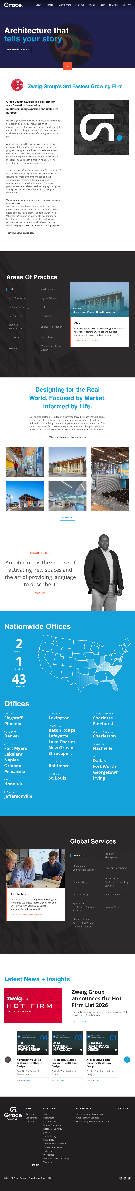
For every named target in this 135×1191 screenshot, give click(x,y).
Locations (114, 5)
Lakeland (13, 754)
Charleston (104, 736)
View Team (40, 593)
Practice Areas (64, 5)
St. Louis (57, 778)
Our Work (49, 1109)
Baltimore (59, 765)
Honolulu (14, 784)
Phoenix (12, 723)
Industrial (48, 1151)
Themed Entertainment (55, 1143)
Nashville (102, 748)
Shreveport (60, 753)
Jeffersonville (18, 796)
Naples (11, 760)
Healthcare (48, 1117)
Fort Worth (104, 766)
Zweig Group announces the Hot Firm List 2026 (97, 998)
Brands (92, 5)
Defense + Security (52, 1128)
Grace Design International (89, 1114)
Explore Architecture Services (26, 914)
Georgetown (106, 772)
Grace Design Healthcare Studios (92, 1121)
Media (102, 5)
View (84, 1021)
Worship (47, 1162)
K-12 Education (50, 1121)
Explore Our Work (17, 50)
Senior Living (49, 1136)
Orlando (12, 765)
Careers (30, 1114)
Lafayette (59, 736)
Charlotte (103, 718)
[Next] (127, 1059)
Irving (99, 778)
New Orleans (62, 747)
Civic (45, 1114)
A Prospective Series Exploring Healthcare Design (29, 1063)
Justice (46, 1132)
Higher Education (52, 1125)
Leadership (31, 1117)
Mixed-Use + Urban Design (56, 1158)
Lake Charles (62, 741)
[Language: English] (129, 4)
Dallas (99, 760)
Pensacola (14, 771)
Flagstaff (13, 718)
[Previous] (8, 1059)
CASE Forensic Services (87, 1117)
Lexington (59, 718)
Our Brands (83, 1109)
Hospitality (48, 1139)
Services (49, 5)
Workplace (48, 1154)
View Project (25, 471)
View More (67, 518)
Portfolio (79, 5)
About (38, 5)
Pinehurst (103, 723)
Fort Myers (15, 748)
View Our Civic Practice (86, 340)
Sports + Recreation (53, 1147)
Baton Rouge (62, 730)
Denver (12, 736)
